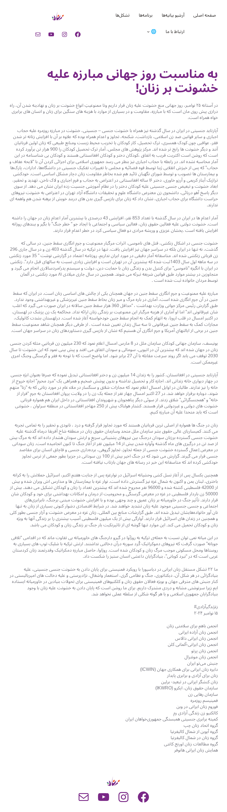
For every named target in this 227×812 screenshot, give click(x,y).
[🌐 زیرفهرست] (148, 31)
